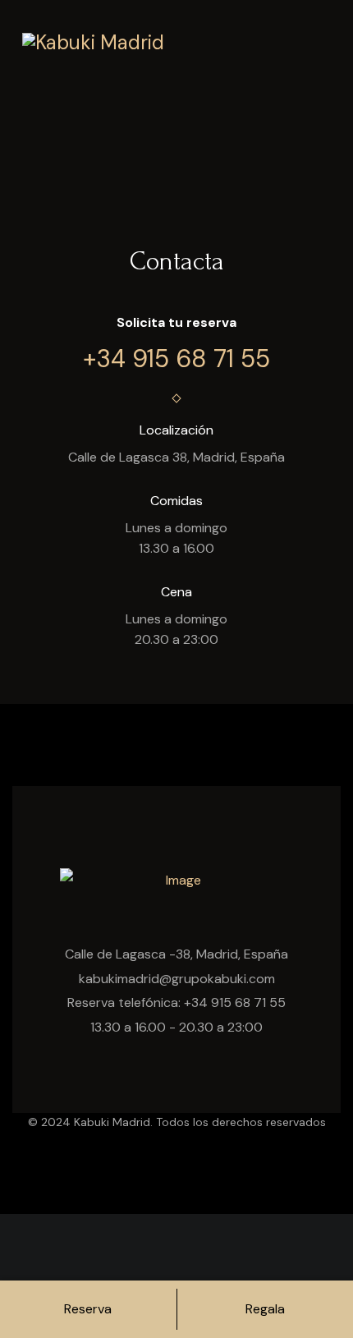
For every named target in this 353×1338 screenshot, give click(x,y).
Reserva (88, 1308)
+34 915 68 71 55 (176, 359)
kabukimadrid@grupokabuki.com (177, 978)
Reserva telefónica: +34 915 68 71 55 (176, 1002)
